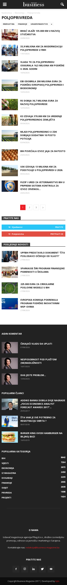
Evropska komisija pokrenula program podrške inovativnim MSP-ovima (39, 303)
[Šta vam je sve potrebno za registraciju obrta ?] (10, 421)
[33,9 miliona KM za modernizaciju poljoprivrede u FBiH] (10, 50)
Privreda (7, 492)
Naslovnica (7, 12)
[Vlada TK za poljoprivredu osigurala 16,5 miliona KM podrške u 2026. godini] (10, 66)
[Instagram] (24, 569)
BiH (3, 458)
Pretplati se (56, 234)
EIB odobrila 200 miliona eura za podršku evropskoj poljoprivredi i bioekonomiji (42, 85)
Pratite (59, 227)
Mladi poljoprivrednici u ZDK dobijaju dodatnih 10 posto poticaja (38, 135)
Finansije (22, 24)
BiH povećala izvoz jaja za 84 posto (42, 151)
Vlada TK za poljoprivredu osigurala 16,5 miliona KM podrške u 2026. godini (42, 65)
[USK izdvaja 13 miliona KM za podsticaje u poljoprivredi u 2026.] (10, 170)
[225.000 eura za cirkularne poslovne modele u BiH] (10, 288)
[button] (62, 4)
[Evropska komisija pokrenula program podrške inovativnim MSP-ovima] (10, 303)
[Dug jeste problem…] (10, 379)
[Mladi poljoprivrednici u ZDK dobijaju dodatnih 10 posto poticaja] (10, 135)
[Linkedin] (33, 569)
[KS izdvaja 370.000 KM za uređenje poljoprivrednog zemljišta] (10, 120)
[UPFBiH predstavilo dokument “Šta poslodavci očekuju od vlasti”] (10, 256)
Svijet (5, 487)
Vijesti (5, 463)
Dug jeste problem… (33, 375)
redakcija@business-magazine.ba (42, 547)
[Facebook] (16, 569)
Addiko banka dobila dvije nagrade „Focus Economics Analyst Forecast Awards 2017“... (42, 404)
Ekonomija (8, 468)
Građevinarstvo (39, 24)
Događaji (7, 477)
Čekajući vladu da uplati (36, 343)
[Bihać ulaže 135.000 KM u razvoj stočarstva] (10, 34)
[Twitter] (42, 569)
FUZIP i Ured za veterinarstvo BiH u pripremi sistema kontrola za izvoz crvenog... (42, 186)
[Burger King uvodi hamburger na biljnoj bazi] (10, 437)
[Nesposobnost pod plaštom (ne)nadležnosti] (10, 363)
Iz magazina (9, 473)
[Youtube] (51, 569)
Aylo (57, 581)
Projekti (6, 497)
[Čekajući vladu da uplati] (10, 347)
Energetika (8, 24)
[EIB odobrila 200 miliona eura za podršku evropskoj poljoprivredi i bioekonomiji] (10, 85)
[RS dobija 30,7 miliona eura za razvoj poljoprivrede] (10, 104)
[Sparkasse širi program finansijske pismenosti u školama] (10, 272)
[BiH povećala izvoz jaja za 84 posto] (10, 155)
